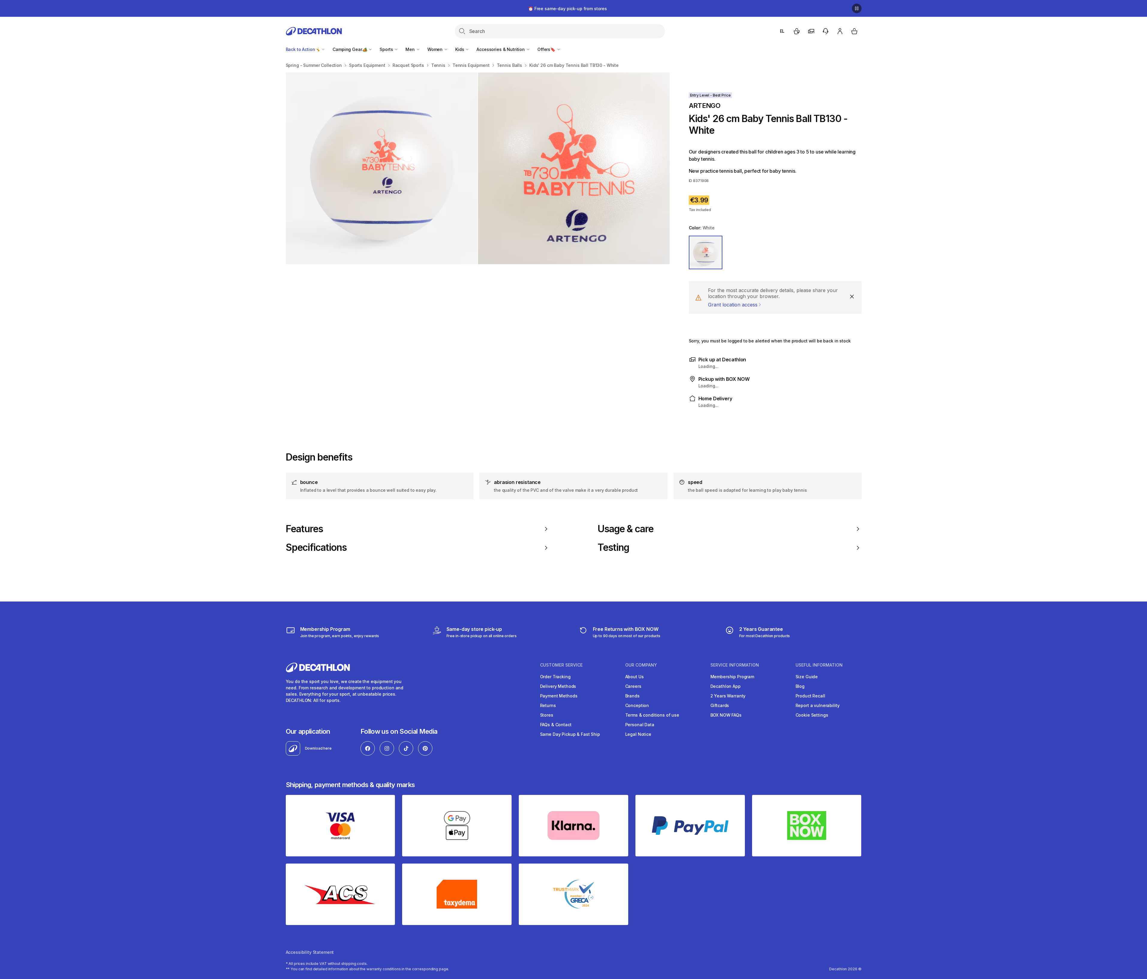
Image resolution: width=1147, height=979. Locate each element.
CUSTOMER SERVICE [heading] (561, 665)
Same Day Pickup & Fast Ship (570, 734)
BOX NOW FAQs (726, 715)
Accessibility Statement (310, 952)
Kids (460, 49)
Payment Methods (559, 695)
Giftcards (719, 705)
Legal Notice (638, 734)
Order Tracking (555, 676)
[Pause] (857, 8)
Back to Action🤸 (303, 49)
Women (435, 49)
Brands (632, 695)
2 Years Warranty (728, 695)
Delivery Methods (558, 686)
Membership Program (732, 676)
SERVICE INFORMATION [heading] (734, 665)
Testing (613, 547)
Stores (546, 715)
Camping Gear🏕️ (350, 49)
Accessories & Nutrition (501, 49)
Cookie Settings (812, 715)
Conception (637, 705)
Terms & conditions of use (652, 715)
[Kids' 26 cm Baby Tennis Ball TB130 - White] (381, 168)
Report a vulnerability (818, 705)
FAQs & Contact (556, 724)
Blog (800, 686)
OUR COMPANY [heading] (641, 665)
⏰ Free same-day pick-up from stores (567, 8)
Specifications (316, 547)
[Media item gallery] (478, 168)
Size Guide (807, 676)
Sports (387, 49)
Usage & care (625, 529)
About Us (634, 676)
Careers (633, 686)
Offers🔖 (547, 49)
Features (304, 529)
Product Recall (810, 695)
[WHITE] (705, 252)
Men (410, 49)
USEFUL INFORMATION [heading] (819, 665)
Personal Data (639, 724)
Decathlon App (725, 686)
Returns (548, 705)
